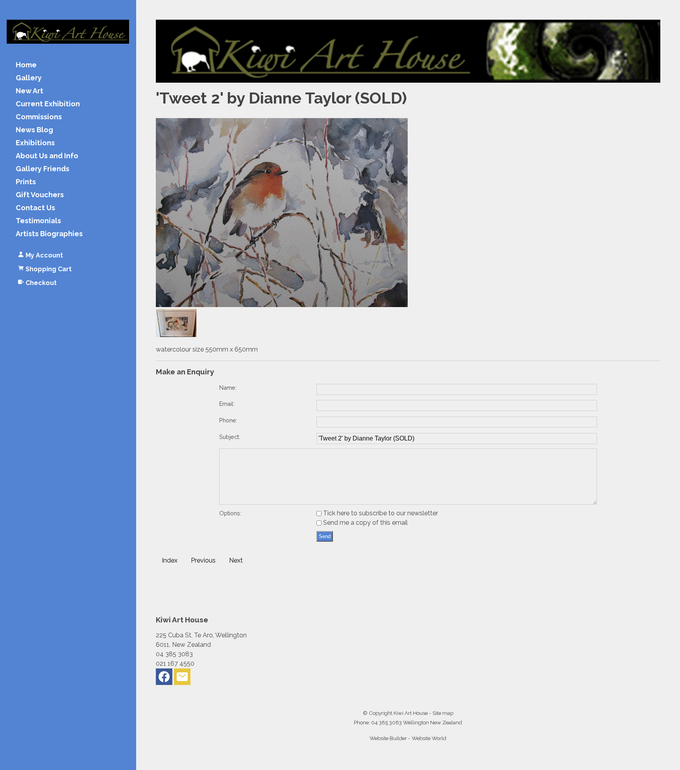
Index (169, 560)
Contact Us (35, 208)
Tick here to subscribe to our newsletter (380, 513)
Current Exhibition (48, 104)
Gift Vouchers (40, 195)
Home (26, 65)
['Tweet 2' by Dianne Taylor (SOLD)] (282, 305)
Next (236, 560)
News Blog (34, 130)
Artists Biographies (49, 234)
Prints (26, 182)
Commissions (39, 117)
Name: (228, 387)
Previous (203, 560)
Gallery (29, 78)
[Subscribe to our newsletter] (182, 678)
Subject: (229, 436)
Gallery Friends (42, 169)
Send (325, 536)
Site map (442, 713)
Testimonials (38, 221)
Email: (227, 403)
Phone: (228, 420)
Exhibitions (35, 143)
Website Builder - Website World (408, 738)
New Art (29, 91)
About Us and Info (47, 156)
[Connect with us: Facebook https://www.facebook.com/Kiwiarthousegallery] (164, 678)
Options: (230, 513)
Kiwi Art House (411, 713)
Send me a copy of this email (365, 522)
